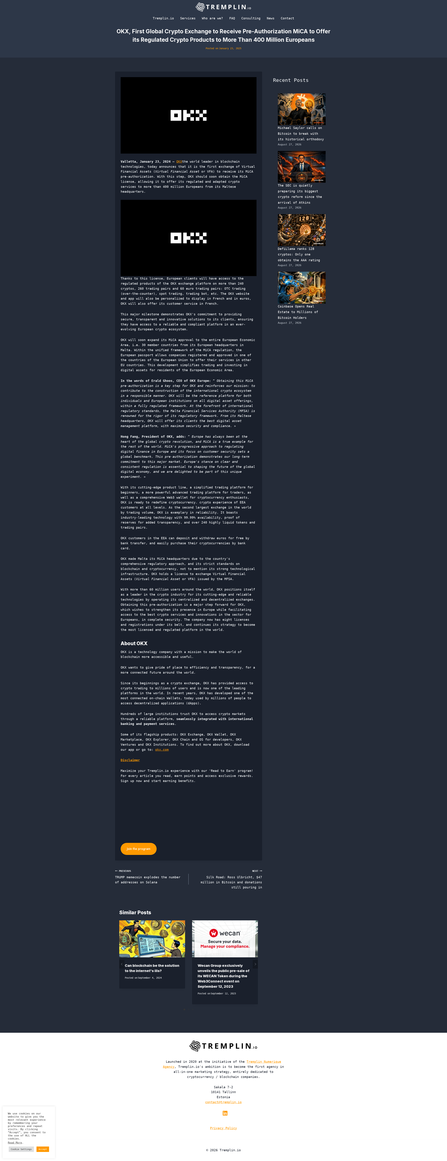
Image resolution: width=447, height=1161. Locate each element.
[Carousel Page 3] (193, 1009)
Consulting (251, 18)
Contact (287, 18)
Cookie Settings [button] (21, 1149)
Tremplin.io (163, 18)
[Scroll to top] (438, 1147)
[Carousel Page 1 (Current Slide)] (184, 1009)
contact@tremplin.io (223, 1102)
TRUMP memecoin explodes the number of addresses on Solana (147, 877)
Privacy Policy (223, 1128)
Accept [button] (43, 1149)
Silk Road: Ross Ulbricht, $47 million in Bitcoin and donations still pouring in (231, 879)
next (255, 964)
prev (121, 964)
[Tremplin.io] (223, 7)
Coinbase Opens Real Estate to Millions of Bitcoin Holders (298, 312)
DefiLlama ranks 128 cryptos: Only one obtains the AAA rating (299, 254)
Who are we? (212, 18)
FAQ (232, 18)
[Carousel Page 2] (188, 1009)
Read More (15, 1142)
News (270, 18)
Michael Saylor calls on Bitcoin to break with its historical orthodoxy (301, 133)
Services (188, 18)
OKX (179, 161)
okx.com (162, 749)
